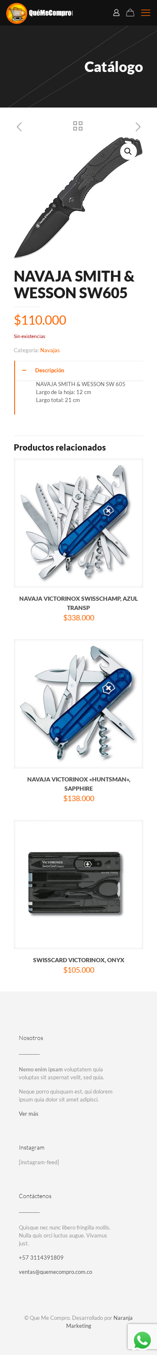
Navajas (50, 350)
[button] (128, 151)
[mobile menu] (146, 12)
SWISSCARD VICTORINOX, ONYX (78, 959)
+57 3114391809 (41, 1257)
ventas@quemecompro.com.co (55, 1271)
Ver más (29, 1113)
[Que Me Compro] (39, 12)
